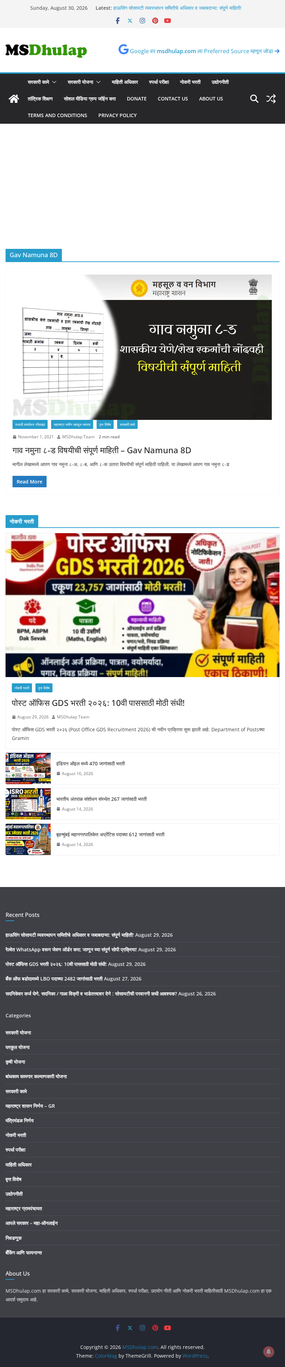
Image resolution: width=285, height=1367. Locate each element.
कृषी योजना (15, 1061)
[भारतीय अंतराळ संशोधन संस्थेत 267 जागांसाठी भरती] (28, 804)
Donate (137, 98)
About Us (211, 98)
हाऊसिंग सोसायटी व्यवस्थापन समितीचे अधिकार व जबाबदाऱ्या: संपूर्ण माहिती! (70, 934)
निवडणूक (14, 1238)
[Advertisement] (142, 196)
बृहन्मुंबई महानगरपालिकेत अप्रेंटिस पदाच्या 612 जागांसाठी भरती (110, 834)
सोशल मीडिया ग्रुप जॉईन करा (90, 98)
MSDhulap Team (78, 437)
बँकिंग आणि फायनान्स (24, 1252)
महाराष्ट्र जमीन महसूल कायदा (72, 424)
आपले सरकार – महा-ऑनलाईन (32, 1223)
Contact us (173, 98)
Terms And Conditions (57, 115)
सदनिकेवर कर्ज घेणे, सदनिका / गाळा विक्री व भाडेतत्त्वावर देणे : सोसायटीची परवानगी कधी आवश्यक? (91, 993)
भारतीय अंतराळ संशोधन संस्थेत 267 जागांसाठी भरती (101, 799)
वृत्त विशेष (105, 424)
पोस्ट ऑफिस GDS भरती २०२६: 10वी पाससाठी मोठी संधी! (98, 702)
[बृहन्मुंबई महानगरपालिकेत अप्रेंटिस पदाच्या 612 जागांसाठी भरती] (28, 839)
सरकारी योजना (80, 82)
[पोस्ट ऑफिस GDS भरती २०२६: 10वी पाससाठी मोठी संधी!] (142, 605)
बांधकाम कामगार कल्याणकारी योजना (36, 1076)
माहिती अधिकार (125, 82)
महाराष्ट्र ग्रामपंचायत (24, 1208)
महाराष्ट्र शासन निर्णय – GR (30, 1105)
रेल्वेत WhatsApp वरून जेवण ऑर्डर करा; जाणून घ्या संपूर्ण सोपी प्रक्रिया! (71, 949)
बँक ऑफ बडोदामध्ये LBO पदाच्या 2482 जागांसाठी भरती (54, 978)
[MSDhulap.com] (14, 98)
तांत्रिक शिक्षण (40, 98)
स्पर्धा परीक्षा (159, 82)
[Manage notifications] (268, 1351)
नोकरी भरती (190, 82)
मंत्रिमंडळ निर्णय (20, 1120)
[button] (53, 82)
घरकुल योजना (18, 1047)
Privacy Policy (117, 115)
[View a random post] (271, 98)
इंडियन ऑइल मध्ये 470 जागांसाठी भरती (90, 763)
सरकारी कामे (38, 82)
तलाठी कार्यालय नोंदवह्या (30, 424)
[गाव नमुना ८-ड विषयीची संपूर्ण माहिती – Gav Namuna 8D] (142, 347)
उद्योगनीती (220, 82)
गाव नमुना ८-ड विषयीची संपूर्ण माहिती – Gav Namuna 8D (102, 450)
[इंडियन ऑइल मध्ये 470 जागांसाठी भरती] (28, 768)
